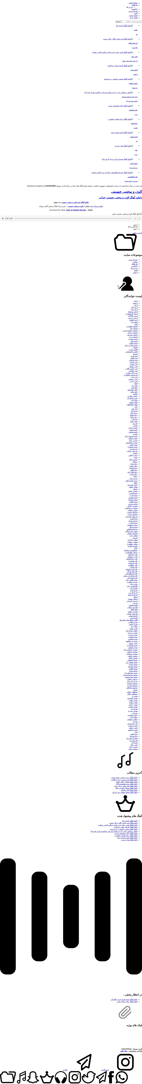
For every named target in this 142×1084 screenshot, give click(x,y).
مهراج (135, 721)
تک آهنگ (135, 5)
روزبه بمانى (133, 478)
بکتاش (135, 394)
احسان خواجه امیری (130, 331)
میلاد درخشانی (132, 719)
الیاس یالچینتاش (132, 352)
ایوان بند (135, 385)
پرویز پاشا (134, 417)
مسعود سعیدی (132, 683)
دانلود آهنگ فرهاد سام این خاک (126, 788)
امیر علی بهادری (132, 373)
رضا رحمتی (133, 466)
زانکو (136, 483)
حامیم (135, 434)
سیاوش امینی (132, 514)
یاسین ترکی (133, 747)
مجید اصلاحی (133, 639)
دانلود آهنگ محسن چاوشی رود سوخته (124, 829)
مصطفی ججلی (132, 692)
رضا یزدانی (134, 474)
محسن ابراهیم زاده (131, 650)
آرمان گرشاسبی (132, 314)
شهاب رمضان (132, 542)
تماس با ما (134, 18)
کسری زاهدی (133, 612)
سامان (135, 489)
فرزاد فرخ (134, 590)
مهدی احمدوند (132, 698)
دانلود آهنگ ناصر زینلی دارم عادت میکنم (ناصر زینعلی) (118, 825)
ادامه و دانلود (137, 233)
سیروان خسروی (131, 516)
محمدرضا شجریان (131, 673)
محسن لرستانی (132, 654)
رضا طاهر (134, 470)
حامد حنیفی (133, 430)
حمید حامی (133, 445)
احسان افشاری (132, 326)
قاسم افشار (133, 605)
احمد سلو (134, 341)
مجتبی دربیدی (132, 633)
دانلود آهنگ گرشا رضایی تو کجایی (125, 827)
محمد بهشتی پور (132, 662)
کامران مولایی (132, 607)
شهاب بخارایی (132, 540)
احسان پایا (134, 328)
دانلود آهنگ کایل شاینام (129, 790)
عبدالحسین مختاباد (131, 550)
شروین (135, 538)
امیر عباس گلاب (132, 369)
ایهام (136, 383)
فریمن (135, 603)
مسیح (135, 690)
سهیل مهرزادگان (131, 531)
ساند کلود (123, 1051)
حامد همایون (133, 432)
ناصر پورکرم (133, 726)
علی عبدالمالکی (132, 559)
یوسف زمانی (133, 749)
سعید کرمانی (133, 500)
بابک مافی (134, 392)
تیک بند (135, 424)
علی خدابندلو (133, 555)
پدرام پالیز (134, 413)
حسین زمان (133, 440)
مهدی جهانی (133, 700)
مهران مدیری (133, 711)
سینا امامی (134, 519)
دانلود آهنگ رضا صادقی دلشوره (126, 836)
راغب (136, 457)
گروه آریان (134, 618)
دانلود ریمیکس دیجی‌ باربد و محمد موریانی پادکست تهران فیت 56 (114, 831)
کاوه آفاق (134, 609)
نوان (136, 732)
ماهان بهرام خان (132, 631)
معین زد (135, 696)
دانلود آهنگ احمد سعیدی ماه (127, 838)
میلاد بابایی (134, 717)
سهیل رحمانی (133, 510)
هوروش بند (133, 740)
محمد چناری (133, 664)
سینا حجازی (133, 523)
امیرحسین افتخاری (131, 375)
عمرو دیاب (134, 584)
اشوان (135, 347)
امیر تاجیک (134, 362)
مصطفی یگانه (132, 694)
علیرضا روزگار (132, 571)
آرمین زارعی (133, 318)
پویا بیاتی (134, 419)
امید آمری (134, 356)
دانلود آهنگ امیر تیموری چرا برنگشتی (124, 780)
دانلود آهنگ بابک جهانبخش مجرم (126, 833)
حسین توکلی (133, 438)
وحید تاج (135, 743)
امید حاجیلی (133, 360)
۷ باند (136, 301)
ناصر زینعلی (133, 728)
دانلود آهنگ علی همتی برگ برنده (126, 786)
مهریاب (135, 713)
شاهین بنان (133, 535)
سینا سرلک (133, 527)
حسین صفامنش (132, 443)
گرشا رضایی (133, 616)
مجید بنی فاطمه (132, 641)
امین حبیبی (134, 381)
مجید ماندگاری (132, 645)
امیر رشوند (134, 366)
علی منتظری (133, 565)
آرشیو (135, 272)
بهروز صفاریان (132, 398)
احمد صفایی (133, 343)
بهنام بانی (134, 400)
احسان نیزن (133, 337)
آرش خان (134, 309)
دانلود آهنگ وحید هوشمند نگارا (127, 784)
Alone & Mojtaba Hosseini (76, 210)
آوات (136, 324)
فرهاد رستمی (133, 599)
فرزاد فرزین (133, 593)
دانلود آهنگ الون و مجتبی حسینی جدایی (120, 197)
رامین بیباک (133, 459)
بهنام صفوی (133, 402)
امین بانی (134, 377)
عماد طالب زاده (132, 580)
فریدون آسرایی (132, 601)
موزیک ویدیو (133, 11)
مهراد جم (134, 709)
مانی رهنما (134, 628)
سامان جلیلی (133, 491)
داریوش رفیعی (132, 451)
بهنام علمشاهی (132, 404)
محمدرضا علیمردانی (130, 675)
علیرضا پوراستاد (132, 569)
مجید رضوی (133, 643)
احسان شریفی (132, 335)
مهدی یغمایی (133, 707)
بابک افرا (134, 388)
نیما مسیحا (134, 736)
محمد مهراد (133, 671)
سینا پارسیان (133, 521)
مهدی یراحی (133, 705)
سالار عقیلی (133, 487)
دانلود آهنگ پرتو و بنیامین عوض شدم (124, 777)
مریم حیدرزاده (132, 681)
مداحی (135, 262)
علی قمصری (133, 561)
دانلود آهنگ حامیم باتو (130, 821)
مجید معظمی (133, 647)
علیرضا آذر (134, 567)
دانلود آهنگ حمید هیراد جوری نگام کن (124, 999)
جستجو (118, 21)
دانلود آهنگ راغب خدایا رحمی (127, 1001)
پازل (136, 407)
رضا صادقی (133, 468)
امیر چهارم (134, 364)
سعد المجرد (133, 493)
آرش (136, 305)
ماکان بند (134, 626)
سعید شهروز (133, 497)
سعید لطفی (133, 502)
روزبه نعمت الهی (131, 481)
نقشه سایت (133, 15)
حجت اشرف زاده (131, 436)
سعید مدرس (133, 504)
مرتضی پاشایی (132, 679)
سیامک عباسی (132, 512)
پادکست (135, 9)
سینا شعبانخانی (132, 529)
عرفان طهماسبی (131, 552)
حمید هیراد (134, 449)
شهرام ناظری (132, 546)
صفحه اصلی (133, 3)
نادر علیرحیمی (132, 724)
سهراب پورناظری (131, 508)
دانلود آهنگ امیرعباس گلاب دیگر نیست (123, 823)
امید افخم (134, 358)
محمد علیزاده (133, 667)
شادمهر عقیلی (132, 533)
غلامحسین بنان (132, 586)
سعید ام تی (133, 495)
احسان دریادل (132, 333)
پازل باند (135, 409)
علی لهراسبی (133, 563)
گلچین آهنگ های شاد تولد (128, 620)
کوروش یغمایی (132, 614)
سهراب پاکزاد (133, 506)
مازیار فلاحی (133, 622)
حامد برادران (133, 428)
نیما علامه (134, 734)
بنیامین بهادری (132, 396)
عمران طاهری (132, 582)
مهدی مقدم (133, 702)
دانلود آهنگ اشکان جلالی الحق (127, 782)
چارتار (135, 426)
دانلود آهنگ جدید (83, 202)
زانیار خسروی (132, 485)
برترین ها (130, 7)
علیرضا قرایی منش (130, 576)
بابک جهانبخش (132, 390)
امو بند (135, 354)
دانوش (135, 453)
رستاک (135, 462)
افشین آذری (133, 350)
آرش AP (134, 307)
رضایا (136, 476)
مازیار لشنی (133, 624)
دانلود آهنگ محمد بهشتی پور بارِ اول (125, 792)
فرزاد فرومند (133, 595)
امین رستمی (133, 379)
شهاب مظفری (132, 544)
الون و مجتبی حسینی (126, 192)
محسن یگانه (133, 658)
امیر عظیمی (133, 371)
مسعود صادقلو (132, 688)
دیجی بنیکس (133, 455)
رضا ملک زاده (133, 472)
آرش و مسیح (133, 312)
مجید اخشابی (133, 637)
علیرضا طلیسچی (131, 574)
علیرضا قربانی (132, 578)
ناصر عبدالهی (133, 730)
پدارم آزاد (134, 411)
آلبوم (136, 13)
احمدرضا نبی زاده (131, 345)
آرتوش (135, 303)
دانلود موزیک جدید (96, 206)
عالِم (136, 548)
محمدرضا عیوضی (131, 677)
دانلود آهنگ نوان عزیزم (129, 840)
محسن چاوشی (132, 652)
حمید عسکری (132, 447)
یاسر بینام (134, 745)
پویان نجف (134, 421)
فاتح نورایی (134, 588)
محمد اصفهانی (132, 660)
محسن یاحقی (133, 656)
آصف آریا (134, 322)
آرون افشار (133, 320)
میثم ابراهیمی (133, 715)
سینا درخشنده (132, 525)
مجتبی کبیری (133, 635)
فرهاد (135, 597)
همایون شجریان (132, 738)
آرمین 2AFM (133, 316)
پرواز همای (134, 415)
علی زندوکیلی (132, 557)
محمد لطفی (133, 669)
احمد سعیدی (133, 339)
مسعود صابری (132, 686)
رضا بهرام (134, 464)
